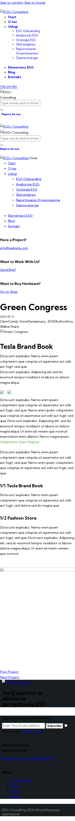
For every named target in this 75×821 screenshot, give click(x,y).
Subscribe (54, 726)
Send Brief (8, 270)
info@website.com (14, 248)
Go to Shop (9, 292)
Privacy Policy (32, 731)
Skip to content (11, 3)
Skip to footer (35, 3)
